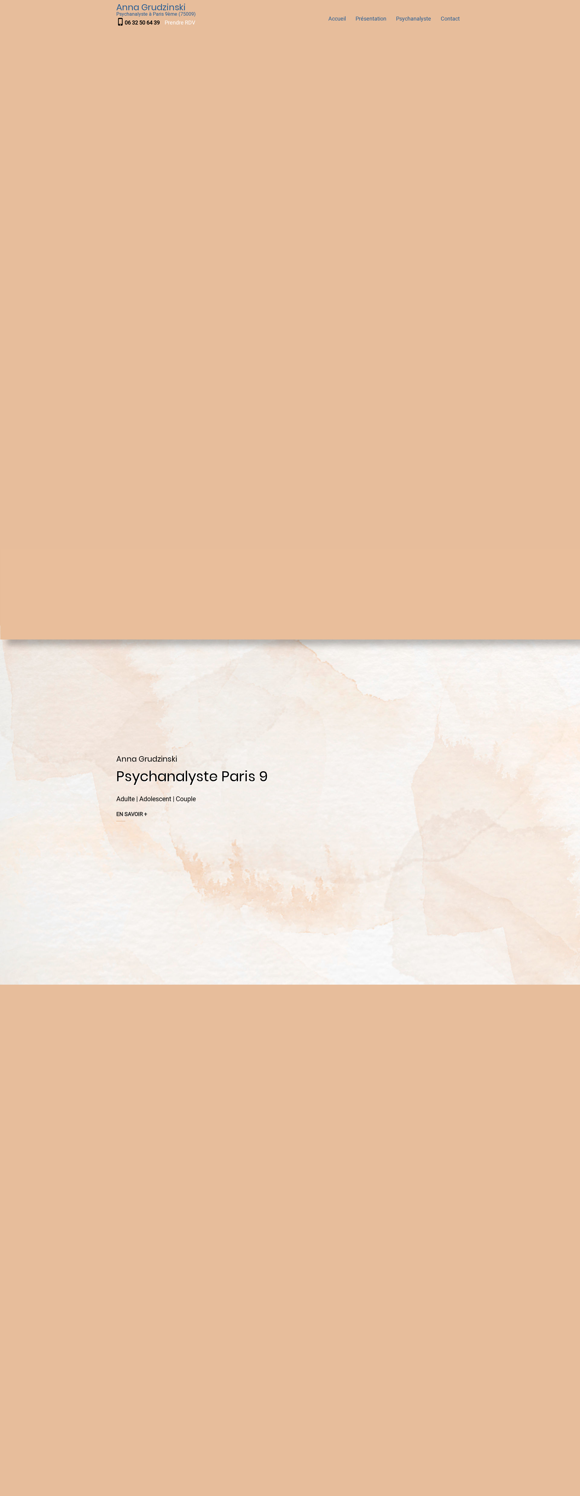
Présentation (371, 19)
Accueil (337, 19)
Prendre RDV (180, 23)
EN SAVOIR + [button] (131, 814)
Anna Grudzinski (151, 7)
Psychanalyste (413, 19)
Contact (450, 19)
